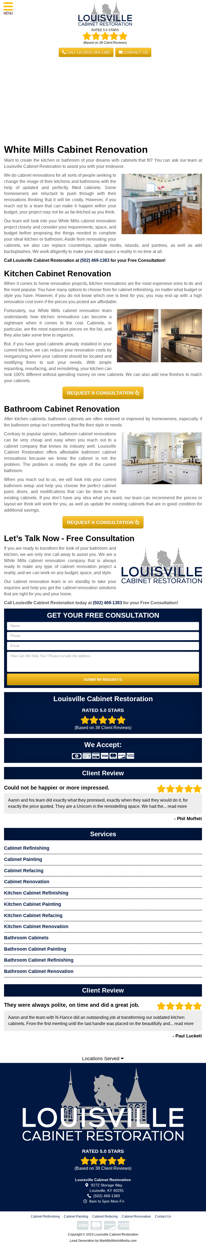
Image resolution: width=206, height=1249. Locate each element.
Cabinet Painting (23, 859)
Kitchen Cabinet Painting (32, 904)
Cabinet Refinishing (26, 848)
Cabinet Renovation (26, 881)
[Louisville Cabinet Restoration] (103, 1104)
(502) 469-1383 (94, 260)
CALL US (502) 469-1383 (88, 52)
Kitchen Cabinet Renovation (36, 926)
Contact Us (135, 52)
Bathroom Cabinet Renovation (38, 971)
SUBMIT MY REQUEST (101, 679)
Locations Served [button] (101, 1058)
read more (177, 806)
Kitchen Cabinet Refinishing (36, 893)
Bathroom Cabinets (26, 937)
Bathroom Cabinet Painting (35, 949)
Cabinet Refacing (23, 870)
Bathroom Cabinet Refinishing (38, 960)
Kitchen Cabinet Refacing (33, 915)
